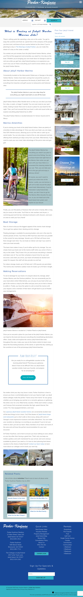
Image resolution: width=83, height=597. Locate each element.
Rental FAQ (41, 538)
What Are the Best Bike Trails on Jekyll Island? (44, 498)
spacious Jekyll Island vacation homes (18, 412)
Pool (67, 534)
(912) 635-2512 (15, 539)
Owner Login (41, 553)
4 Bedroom (67, 553)
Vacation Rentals (41, 532)
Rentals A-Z (31, 589)
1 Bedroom (67, 547)
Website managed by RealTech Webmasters (66, 593)
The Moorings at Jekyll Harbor (26, 47)
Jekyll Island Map (41, 536)
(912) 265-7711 (15, 549)
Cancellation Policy (41, 540)
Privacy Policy (24, 589)
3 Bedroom (67, 551)
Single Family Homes (67, 538)
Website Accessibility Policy (13, 589)
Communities (67, 545)
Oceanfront (67, 529)
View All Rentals (28, 377)
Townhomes (67, 542)
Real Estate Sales (41, 529)
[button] (80, 5)
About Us (41, 542)
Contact (41, 547)
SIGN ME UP (40, 578)
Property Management (41, 534)
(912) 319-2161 (15, 559)
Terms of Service (69, 594)
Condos (67, 540)
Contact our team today (36, 444)
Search (54, 20)
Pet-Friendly (67, 532)
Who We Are (41, 545)
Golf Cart (68, 536)
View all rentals (60, 36)
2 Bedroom (67, 549)
